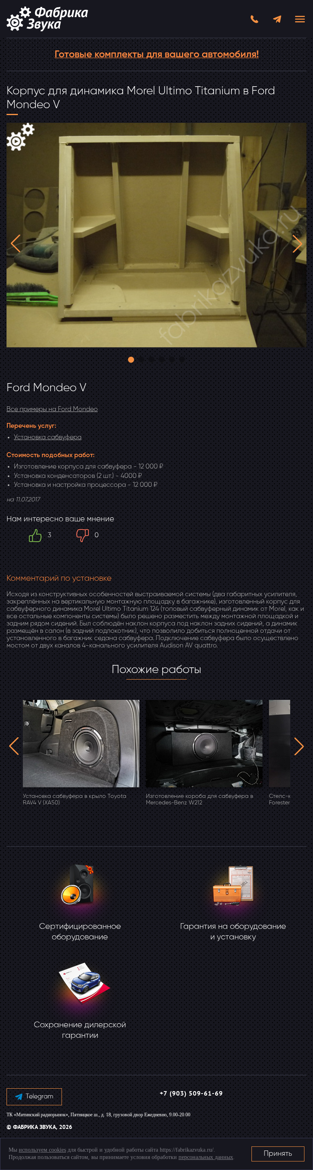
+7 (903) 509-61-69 (191, 1094)
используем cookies (42, 1150)
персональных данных (206, 1157)
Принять (278, 1153)
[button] (15, 244)
